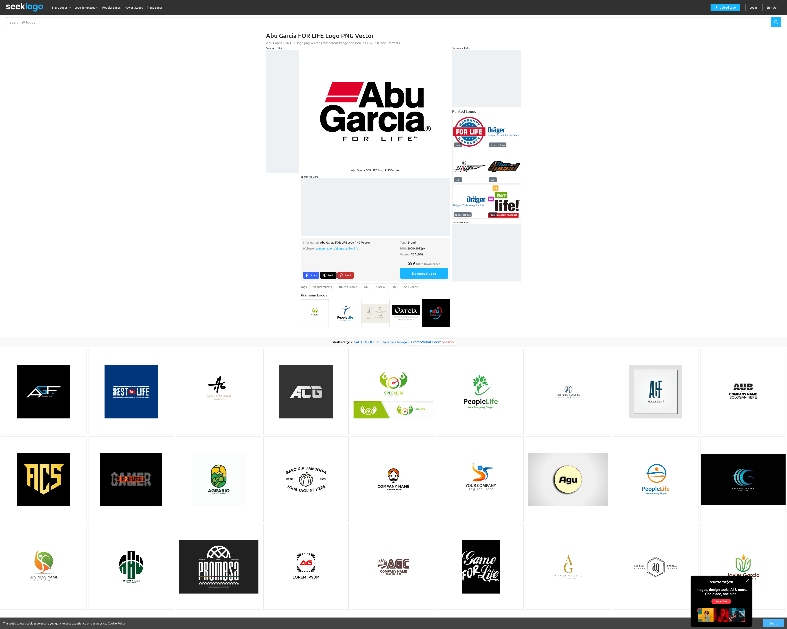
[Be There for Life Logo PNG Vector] (504, 202)
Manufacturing (322, 287)
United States (348, 287)
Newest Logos (134, 7)
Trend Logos (155, 7)
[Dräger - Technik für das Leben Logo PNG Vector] (504, 132)
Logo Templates (85, 7)
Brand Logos (60, 7)
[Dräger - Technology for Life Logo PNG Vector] (469, 202)
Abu (366, 287)
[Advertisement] (282, 111)
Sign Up (772, 7)
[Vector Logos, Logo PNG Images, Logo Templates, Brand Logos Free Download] (24, 7)
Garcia (380, 287)
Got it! (773, 623)
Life (394, 287)
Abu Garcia (411, 287)
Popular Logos (111, 7)
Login (753, 7)
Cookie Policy (116, 623)
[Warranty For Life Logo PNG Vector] (469, 132)
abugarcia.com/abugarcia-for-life (336, 248)
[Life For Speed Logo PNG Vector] (504, 167)
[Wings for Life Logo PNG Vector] (469, 167)
